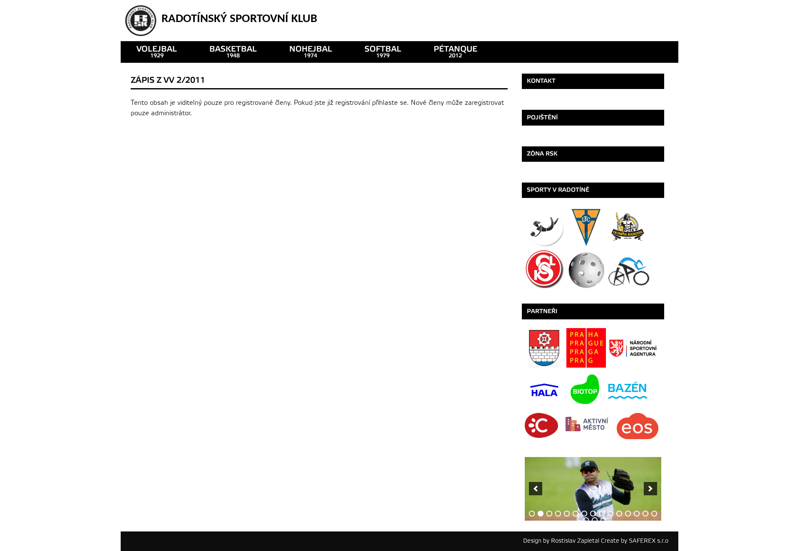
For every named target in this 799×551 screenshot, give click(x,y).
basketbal (233, 51)
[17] (595, 520)
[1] (532, 513)
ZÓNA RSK (542, 153)
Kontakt (541, 80)
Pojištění (542, 117)
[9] (602, 513)
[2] (540, 513)
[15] (654, 513)
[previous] (535, 488)
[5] (567, 513)
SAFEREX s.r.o (648, 540)
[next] (650, 488)
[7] (584, 513)
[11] (619, 513)
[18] (603, 520)
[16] (586, 520)
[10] (610, 513)
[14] (645, 513)
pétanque (455, 51)
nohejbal (310, 51)
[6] (575, 513)
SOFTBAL (383, 51)
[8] (593, 513)
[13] (637, 513)
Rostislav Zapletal (575, 540)
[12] (628, 513)
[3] (549, 513)
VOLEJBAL (156, 51)
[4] (558, 513)
